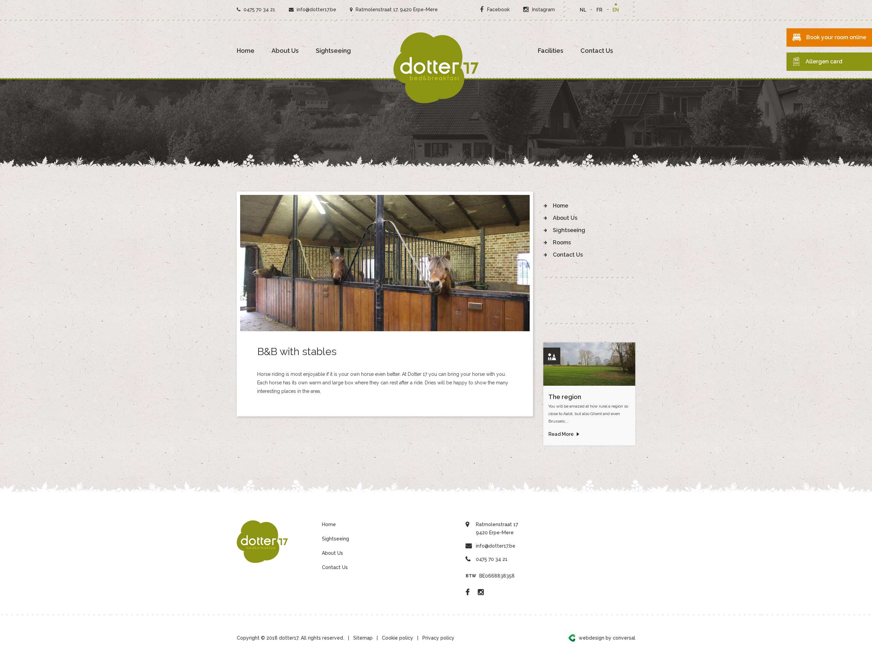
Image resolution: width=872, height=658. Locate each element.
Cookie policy (397, 638)
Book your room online (836, 37)
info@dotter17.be (316, 9)
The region (564, 396)
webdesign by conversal (607, 638)
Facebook (498, 9)
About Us (285, 50)
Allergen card (824, 61)
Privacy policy (438, 638)
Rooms (562, 242)
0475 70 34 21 (258, 9)
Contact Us (596, 50)
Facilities (550, 50)
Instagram (543, 9)
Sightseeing (333, 50)
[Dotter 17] (436, 67)
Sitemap (363, 638)
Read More (561, 434)
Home (245, 50)
